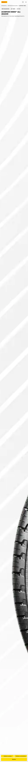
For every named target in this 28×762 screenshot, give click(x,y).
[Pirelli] (5, 2)
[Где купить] (23, 2)
